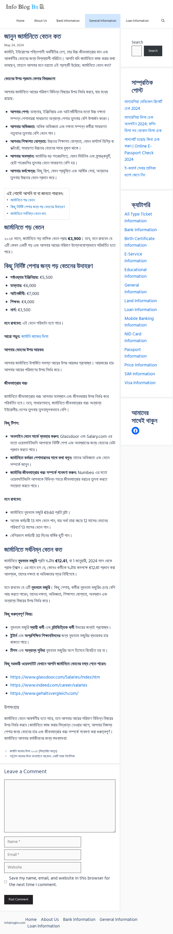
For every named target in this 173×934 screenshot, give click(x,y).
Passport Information (135, 353)
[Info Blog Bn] (25, 7)
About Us (40, 20)
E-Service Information (135, 258)
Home (20, 20)
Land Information (140, 301)
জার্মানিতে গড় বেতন (23, 200)
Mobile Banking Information (139, 322)
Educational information (135, 273)
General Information (102, 20)
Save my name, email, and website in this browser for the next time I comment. (59, 881)
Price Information (140, 365)
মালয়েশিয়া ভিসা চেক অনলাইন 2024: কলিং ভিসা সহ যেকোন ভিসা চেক (143, 124)
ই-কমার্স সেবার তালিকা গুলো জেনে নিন (140, 172)
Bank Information (68, 20)
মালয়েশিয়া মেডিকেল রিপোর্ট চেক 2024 (143, 105)
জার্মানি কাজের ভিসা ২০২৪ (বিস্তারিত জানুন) (33, 751)
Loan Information (137, 20)
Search (137, 42)
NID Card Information (135, 337)
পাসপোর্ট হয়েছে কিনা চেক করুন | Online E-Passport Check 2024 (141, 149)
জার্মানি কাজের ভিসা (34, 336)
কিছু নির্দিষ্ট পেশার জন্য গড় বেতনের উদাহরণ (38, 207)
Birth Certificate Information (139, 242)
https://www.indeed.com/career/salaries (48, 685)
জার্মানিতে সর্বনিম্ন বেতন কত (28, 213)
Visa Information (139, 382)
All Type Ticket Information (138, 218)
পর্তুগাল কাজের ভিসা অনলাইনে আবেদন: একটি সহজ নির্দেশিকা (42, 756)
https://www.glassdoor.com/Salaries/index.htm (55, 677)
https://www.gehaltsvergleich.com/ (44, 693)
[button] (163, 21)
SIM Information (139, 374)
